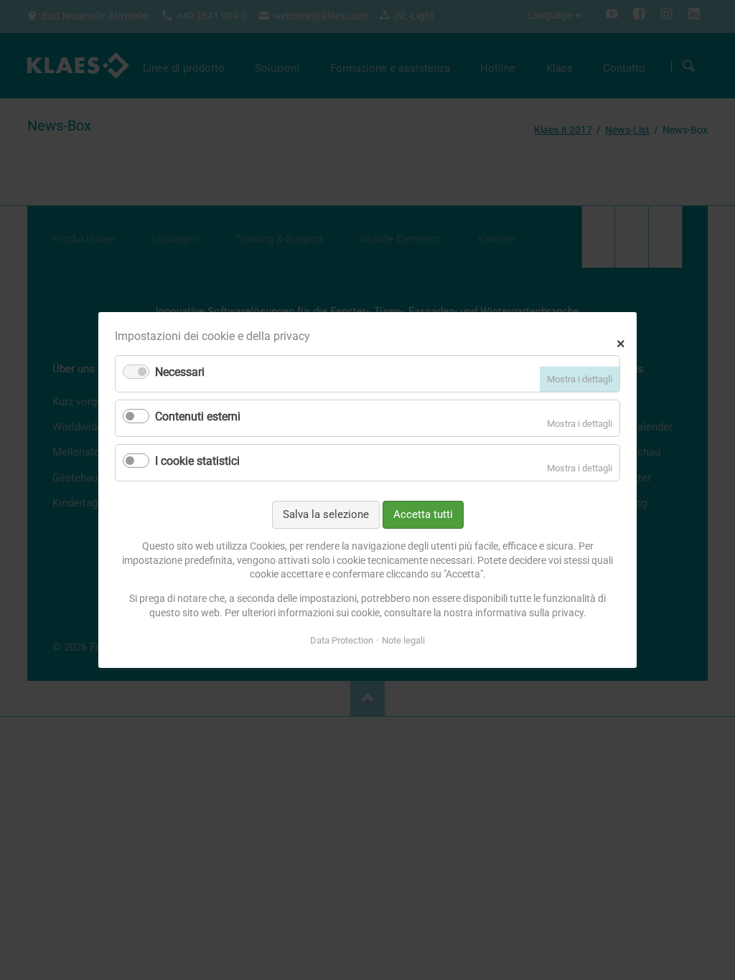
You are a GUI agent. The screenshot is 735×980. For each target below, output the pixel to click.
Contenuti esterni (197, 416)
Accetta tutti (423, 514)
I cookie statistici (197, 461)
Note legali (403, 640)
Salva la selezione (326, 514)
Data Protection (341, 640)
